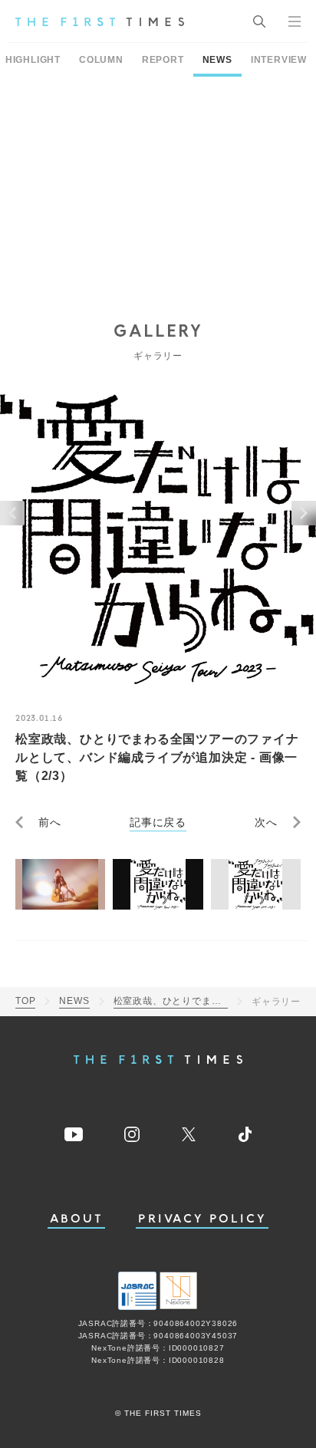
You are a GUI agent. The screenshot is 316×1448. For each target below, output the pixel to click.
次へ (266, 822)
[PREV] (12, 513)
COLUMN (101, 59)
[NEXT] (303, 513)
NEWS (217, 59)
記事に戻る (158, 822)
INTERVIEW (279, 59)
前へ (49, 822)
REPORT (163, 59)
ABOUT (77, 1219)
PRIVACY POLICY (202, 1219)
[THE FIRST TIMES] (99, 21)
